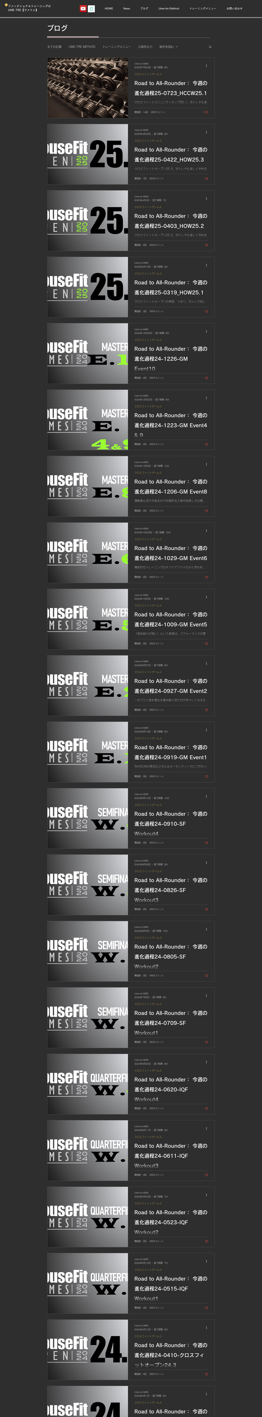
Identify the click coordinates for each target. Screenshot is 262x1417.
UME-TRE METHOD (82, 46)
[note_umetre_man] (91, 8)
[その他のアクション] (208, 66)
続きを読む (167, 46)
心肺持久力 (145, 46)
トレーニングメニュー (116, 46)
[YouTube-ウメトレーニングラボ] (83, 8)
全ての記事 (54, 46)
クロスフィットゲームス (148, 74)
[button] (210, 47)
